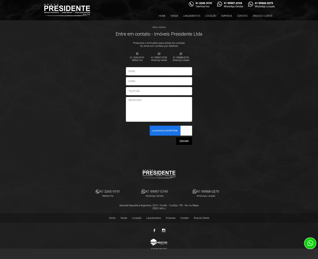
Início (154, 27)
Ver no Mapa (192, 205)
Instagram (163, 230)
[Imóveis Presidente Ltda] (67, 10)
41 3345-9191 (137, 58)
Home (162, 15)
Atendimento (310, 243)
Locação (210, 15)
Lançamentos (191, 15)
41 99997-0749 (159, 58)
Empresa (226, 15)
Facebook (154, 230)
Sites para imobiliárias (159, 248)
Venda (174, 15)
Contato (242, 15)
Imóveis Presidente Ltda (159, 173)
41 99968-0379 (181, 58)
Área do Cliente (262, 15)
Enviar (184, 141)
